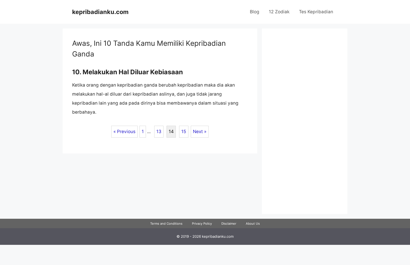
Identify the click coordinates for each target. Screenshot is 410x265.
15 (183, 131)
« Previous (124, 131)
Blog (254, 11)
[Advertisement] (304, 125)
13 (158, 131)
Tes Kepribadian (316, 11)
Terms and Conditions (166, 223)
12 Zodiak (279, 11)
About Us (253, 223)
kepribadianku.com (100, 11)
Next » (199, 131)
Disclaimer (228, 223)
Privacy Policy (202, 223)
